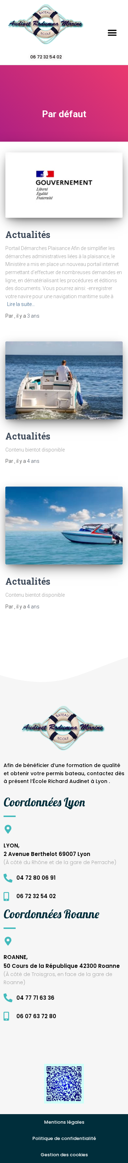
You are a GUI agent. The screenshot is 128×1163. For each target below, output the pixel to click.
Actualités (27, 234)
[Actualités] (64, 185)
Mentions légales (64, 1122)
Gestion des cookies (64, 1154)
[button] (112, 32)
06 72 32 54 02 (46, 57)
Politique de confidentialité (64, 1138)
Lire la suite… (21, 304)
